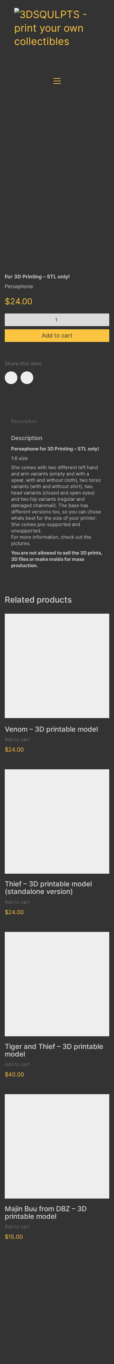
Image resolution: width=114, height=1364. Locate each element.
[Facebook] (11, 377)
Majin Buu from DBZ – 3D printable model (46, 1212)
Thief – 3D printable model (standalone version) (48, 887)
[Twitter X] (27, 377)
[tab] (57, 421)
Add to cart (57, 335)
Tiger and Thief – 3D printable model (54, 1050)
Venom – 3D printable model (51, 729)
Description (24, 421)
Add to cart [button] (17, 739)
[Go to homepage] (61, 34)
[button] (57, 81)
